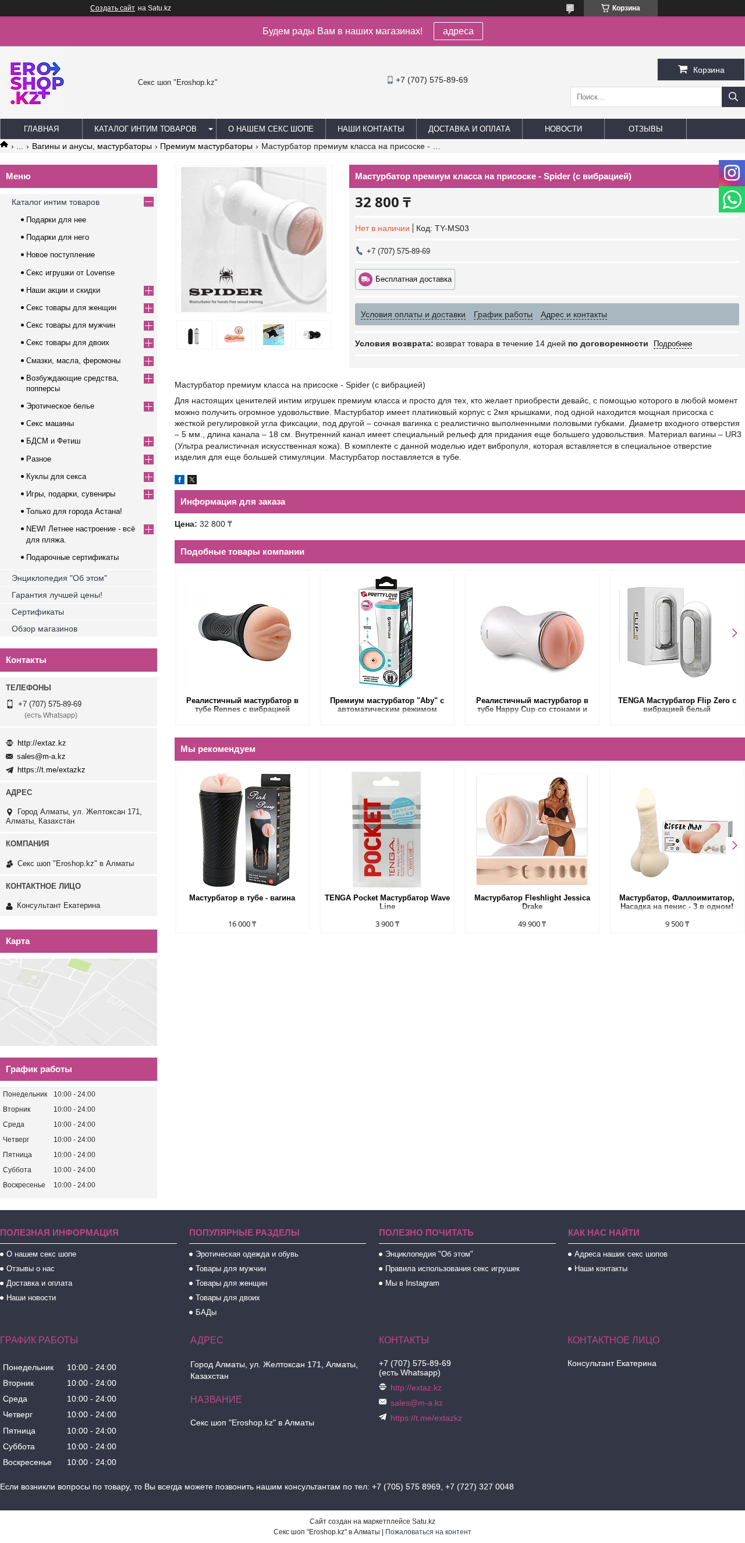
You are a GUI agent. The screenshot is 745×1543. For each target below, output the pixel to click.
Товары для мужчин (231, 1268)
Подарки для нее (56, 219)
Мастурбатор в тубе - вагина (242, 897)
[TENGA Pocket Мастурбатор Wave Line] (387, 829)
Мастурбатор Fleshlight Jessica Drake (532, 902)
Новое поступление (60, 254)
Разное (38, 459)
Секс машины (50, 423)
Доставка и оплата (469, 129)
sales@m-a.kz (41, 756)
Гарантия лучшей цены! (57, 595)
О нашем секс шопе (271, 129)
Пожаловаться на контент (428, 1532)
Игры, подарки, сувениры (70, 493)
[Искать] (733, 97)
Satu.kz (423, 1521)
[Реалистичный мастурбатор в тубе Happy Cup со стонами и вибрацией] (532, 632)
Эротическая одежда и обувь (247, 1254)
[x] (192, 481)
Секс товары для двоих (67, 342)
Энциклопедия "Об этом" (59, 578)
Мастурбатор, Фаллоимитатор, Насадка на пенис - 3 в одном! (677, 902)
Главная (41, 129)
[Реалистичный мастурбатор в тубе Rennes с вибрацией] (242, 632)
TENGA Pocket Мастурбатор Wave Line (387, 902)
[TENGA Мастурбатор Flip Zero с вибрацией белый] (677, 632)
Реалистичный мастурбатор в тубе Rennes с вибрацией (242, 705)
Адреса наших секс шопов (621, 1254)
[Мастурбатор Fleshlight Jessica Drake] (532, 829)
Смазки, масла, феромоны (73, 360)
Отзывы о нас (30, 1268)
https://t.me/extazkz (51, 769)
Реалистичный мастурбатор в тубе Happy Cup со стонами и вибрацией (532, 705)
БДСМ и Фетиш (53, 441)
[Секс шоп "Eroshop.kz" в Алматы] (35, 113)
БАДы (206, 1312)
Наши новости (31, 1297)
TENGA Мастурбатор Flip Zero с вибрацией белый (677, 705)
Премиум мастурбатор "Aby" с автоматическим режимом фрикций (387, 705)
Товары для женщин (231, 1283)
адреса (458, 31)
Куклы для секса (56, 476)
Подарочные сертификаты (72, 557)
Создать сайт (112, 8)
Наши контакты (371, 129)
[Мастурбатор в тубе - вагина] (242, 829)
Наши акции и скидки (63, 290)
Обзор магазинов (44, 628)
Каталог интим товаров (145, 129)
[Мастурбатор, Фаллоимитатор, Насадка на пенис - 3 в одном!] (677, 829)
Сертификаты (38, 611)
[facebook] (180, 481)
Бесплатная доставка (413, 279)
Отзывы (646, 129)
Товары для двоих (228, 1297)
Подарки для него (57, 237)
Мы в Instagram (412, 1283)
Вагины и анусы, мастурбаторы (92, 146)
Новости (563, 129)
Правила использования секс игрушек (452, 1268)
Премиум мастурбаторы (206, 146)
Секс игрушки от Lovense (70, 272)
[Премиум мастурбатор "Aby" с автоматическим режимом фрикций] (387, 632)
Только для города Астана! (74, 511)
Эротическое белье (60, 406)
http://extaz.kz (41, 743)
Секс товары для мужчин (70, 325)
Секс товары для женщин (71, 307)
